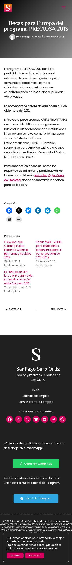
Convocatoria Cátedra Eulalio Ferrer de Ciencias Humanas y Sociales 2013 (17, 249)
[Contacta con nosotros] (36, 411)
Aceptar (15, 555)
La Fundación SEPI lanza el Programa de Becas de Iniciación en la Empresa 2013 (18, 277)
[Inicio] (36, 390)
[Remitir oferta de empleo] (36, 402)
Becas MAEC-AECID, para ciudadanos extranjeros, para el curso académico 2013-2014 (49, 249)
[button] (36, 463)
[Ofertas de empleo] (36, 396)
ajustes (53, 548)
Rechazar (34, 555)
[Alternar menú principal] (63, 7)
